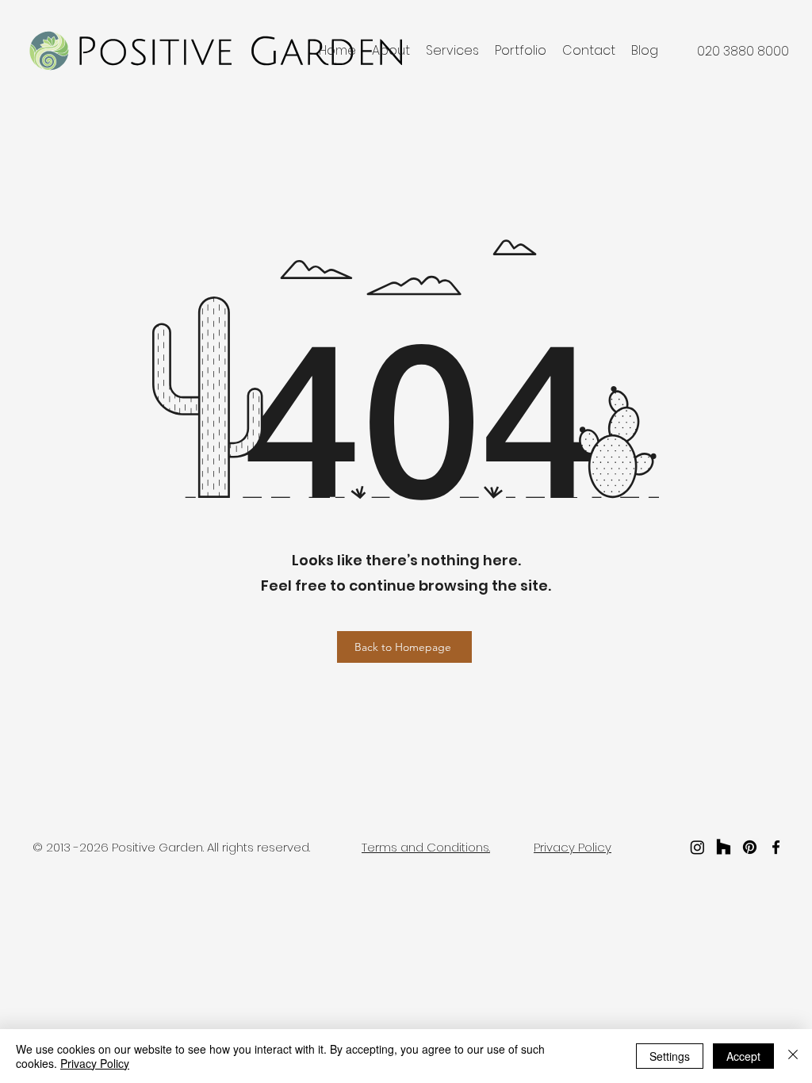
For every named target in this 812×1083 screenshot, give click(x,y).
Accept (743, 1056)
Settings (669, 1056)
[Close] (792, 1056)
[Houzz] (723, 847)
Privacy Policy (94, 1063)
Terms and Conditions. (426, 847)
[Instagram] (697, 847)
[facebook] (776, 847)
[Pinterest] (750, 847)
